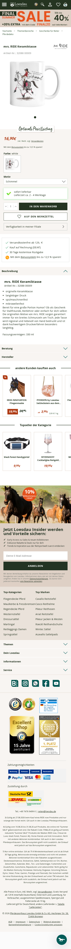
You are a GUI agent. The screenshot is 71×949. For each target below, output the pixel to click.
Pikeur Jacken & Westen (49, 619)
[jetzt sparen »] (35, 25)
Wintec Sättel (43, 629)
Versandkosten (37, 141)
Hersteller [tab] (7, 356)
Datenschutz (34, 921)
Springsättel (10, 634)
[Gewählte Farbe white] (12, 169)
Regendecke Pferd (13, 609)
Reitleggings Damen (15, 629)
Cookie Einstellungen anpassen (48, 924)
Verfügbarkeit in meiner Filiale (23, 226)
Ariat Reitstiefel (44, 614)
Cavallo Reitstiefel (46, 598)
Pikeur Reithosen (45, 609)
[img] (65, 5)
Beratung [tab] (7, 348)
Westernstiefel (11, 614)
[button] (4, 5)
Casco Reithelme (45, 604)
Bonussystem (17, 147)
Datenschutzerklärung (39, 579)
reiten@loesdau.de (47, 811)
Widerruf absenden (51, 921)
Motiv (13, 176)
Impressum (21, 921)
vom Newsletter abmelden (31, 581)
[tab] (35, 117)
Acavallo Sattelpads (47, 634)
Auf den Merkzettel (39, 216)
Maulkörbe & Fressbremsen (19, 604)
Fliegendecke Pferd (14, 598)
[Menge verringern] (6, 206)
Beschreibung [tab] (10, 271)
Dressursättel (11, 619)
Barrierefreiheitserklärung (20, 924)
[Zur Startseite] (18, 5)
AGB (10, 921)
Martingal (9, 624)
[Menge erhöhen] (16, 206)
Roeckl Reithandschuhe (49, 624)
